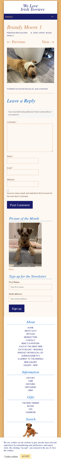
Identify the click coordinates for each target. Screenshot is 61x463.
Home (30, 328)
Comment (12, 122)
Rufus (11, 269)
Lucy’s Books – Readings (30, 349)
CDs (30, 409)
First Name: (14, 282)
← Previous (16, 41)
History (31, 378)
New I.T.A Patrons (30, 343)
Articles (30, 334)
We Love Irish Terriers (31, 7)
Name (10, 156)
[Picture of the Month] (25, 266)
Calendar (31, 412)
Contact (30, 340)
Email (10, 168)
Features (30, 384)
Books (30, 406)
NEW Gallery (30, 362)
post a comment (41, 89)
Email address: (15, 294)
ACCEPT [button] (25, 456)
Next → (48, 41)
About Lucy (31, 331)
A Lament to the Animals (30, 359)
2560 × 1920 (38, 33)
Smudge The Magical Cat (30, 352)
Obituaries (30, 387)
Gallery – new (30, 365)
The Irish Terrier (30, 403)
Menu (9, 16)
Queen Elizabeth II (30, 356)
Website (10, 179)
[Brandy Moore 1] (30, 65)
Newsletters (30, 337)
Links (30, 390)
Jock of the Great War (30, 346)
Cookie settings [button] (11, 456)
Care (30, 381)
